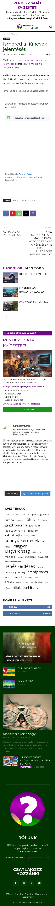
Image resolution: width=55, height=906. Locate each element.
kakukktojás (13, 535)
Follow (46, 613)
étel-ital (29, 587)
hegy (44, 526)
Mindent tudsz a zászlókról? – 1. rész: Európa (35, 760)
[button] (5, 27)
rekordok (18, 577)
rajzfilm (8, 577)
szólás (18, 583)
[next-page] (9, 317)
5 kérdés (19, 894)
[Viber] (33, 213)
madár (8, 546)
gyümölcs (34, 525)
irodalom (32, 530)
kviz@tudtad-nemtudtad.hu (36, 857)
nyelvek (40, 567)
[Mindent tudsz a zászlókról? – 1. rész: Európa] (10, 761)
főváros (44, 520)
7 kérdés (14, 34)
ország (22, 572)
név (33, 201)
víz (46, 582)
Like (48, 607)
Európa (9, 519)
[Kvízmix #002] (9, 684)
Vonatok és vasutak (34, 302)
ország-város (38, 571)
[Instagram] (24, 883)
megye (20, 557)
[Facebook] (6, 213)
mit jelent (25, 201)
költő (33, 536)
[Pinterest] (13, 213)
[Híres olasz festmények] (27, 647)
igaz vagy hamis (15, 530)
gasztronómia (16, 525)
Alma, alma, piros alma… (12, 233)
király (26, 535)
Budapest (25, 515)
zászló (8, 588)
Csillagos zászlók (29, 668)
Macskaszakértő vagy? (20, 734)
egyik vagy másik (40, 514)
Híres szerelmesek (33, 274)
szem (37, 577)
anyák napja (9, 515)
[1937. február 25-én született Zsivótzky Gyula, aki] (27, 464)
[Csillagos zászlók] (9, 671)
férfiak (15, 201)
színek (9, 582)
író (38, 588)
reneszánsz (29, 577)
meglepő (10, 556)
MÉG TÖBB (34, 268)
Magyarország (17, 551)
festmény (19, 520)
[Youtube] (39, 883)
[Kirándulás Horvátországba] (10, 292)
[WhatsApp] (19, 213)
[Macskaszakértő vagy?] (27, 712)
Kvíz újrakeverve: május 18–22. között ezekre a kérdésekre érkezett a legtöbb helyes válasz (40, 243)
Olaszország (10, 572)
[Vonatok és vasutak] (10, 306)
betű (18, 515)
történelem (37, 582)
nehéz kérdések (20, 566)
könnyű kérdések (22, 540)
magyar (20, 546)
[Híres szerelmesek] (10, 277)
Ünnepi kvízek (41, 894)
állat (17, 587)
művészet (43, 556)
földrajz (32, 519)
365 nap (9, 894)
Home (5, 34)
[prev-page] (5, 317)
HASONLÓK (12, 268)
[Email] (26, 213)
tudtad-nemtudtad (15, 54)
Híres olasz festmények (23, 656)
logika (43, 541)
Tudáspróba (26, 767)
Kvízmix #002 (25, 681)
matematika (36, 552)
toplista (25, 583)
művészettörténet (13, 561)
